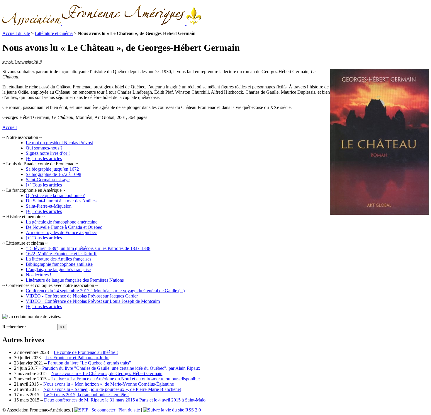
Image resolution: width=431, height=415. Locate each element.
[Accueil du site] (101, 23)
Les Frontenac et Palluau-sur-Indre (77, 357)
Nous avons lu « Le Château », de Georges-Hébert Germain (106, 373)
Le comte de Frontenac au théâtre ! (86, 352)
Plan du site (129, 409)
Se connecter (103, 409)
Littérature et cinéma (54, 33)
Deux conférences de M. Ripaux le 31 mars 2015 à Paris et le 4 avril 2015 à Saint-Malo (125, 399)
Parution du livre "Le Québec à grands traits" (89, 362)
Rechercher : (14, 326)
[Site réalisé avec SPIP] (81, 409)
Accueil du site (16, 33)
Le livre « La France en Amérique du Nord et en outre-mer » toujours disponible (125, 378)
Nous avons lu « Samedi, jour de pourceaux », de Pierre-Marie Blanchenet (112, 389)
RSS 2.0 (192, 409)
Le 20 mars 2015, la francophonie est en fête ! (86, 394)
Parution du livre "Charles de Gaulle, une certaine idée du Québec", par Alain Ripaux (121, 368)
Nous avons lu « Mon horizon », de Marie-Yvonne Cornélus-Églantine (108, 384)
